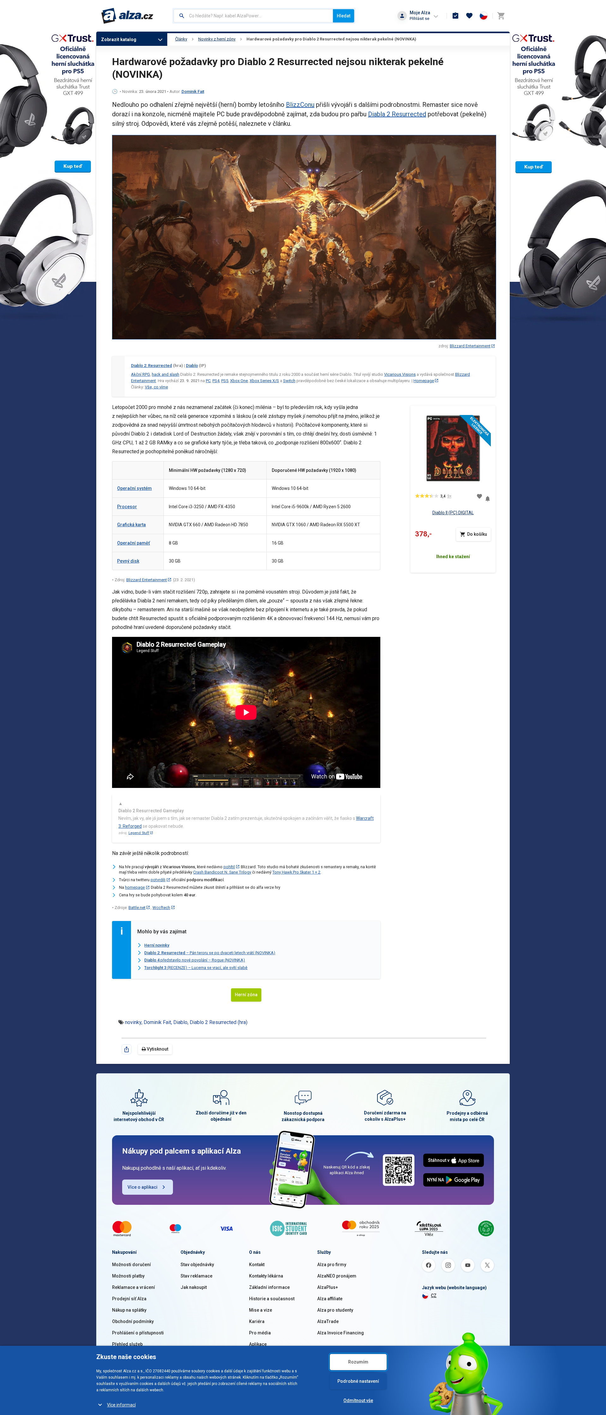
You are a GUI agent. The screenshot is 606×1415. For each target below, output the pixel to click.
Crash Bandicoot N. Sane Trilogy (222, 872)
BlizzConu (300, 104)
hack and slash (165, 374)
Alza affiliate (329, 1298)
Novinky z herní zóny (216, 39)
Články (181, 39)
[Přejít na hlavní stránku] (127, 16)
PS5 (224, 380)
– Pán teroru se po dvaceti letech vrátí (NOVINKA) (209, 952)
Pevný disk (128, 561)
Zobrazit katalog (118, 39)
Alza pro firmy (331, 1264)
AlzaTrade (328, 1321)
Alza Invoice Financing (340, 1332)
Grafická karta (131, 524)
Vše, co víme (156, 387)
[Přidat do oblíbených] (479, 496)
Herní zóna (246, 994)
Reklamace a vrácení (133, 1287)
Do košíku (477, 534)
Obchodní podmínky (133, 1321)
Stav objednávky (197, 1264)
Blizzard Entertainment (470, 346)
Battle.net (137, 907)
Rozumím (358, 1361)
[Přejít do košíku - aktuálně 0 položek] (501, 16)
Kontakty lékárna (266, 1275)
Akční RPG (140, 374)
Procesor (127, 506)
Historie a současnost (271, 1298)
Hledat (343, 15)
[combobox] (253, 15)
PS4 (215, 380)
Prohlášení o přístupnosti (138, 1332)
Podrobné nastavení (358, 1381)
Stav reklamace (196, 1275)
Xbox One (239, 380)
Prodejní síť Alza (129, 1298)
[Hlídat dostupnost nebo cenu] (487, 496)
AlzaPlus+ (327, 1287)
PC (208, 380)
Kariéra (256, 1321)
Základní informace (269, 1287)
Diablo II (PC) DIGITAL (453, 512)
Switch (289, 380)
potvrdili (158, 879)
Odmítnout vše (358, 1400)
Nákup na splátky (129, 1310)
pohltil (229, 866)
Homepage (423, 380)
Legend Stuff (138, 833)
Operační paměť (133, 543)
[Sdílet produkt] (127, 1049)
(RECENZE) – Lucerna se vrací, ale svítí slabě (195, 967)
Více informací (121, 1404)
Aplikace (258, 1344)
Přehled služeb (127, 1344)
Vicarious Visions (400, 374)
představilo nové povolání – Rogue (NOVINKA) (194, 960)
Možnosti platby (128, 1275)
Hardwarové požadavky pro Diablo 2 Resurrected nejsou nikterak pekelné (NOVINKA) (331, 39)
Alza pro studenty (335, 1310)
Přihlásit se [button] (419, 18)
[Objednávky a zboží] (455, 16)
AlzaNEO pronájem (336, 1275)
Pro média (260, 1332)
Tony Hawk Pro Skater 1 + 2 (296, 872)
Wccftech (161, 907)
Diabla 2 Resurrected (397, 114)
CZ (434, 1295)
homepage (135, 887)
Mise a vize (260, 1310)
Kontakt (256, 1264)
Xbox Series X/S (264, 380)
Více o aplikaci (142, 1187)
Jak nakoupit (194, 1287)
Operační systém (134, 488)
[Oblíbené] (469, 16)
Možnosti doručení (131, 1264)
